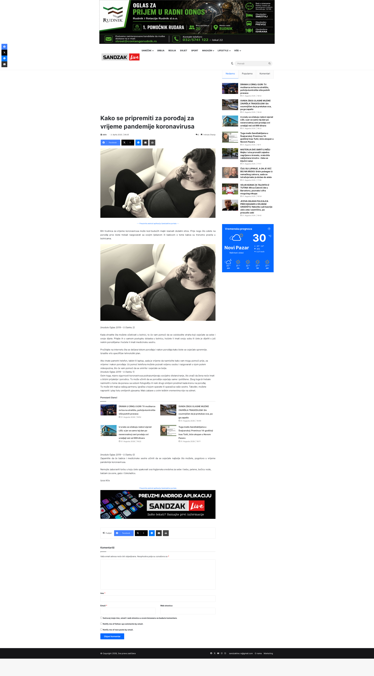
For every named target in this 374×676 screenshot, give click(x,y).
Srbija (160, 50)
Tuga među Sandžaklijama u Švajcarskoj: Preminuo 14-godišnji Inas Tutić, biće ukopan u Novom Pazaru (257, 137)
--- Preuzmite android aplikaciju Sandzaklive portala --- (158, 223)
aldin (105, 135)
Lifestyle (223, 50)
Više (236, 50)
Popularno (247, 73)
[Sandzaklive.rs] (121, 56)
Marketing (268, 653)
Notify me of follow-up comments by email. (123, 624)
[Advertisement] (157, 89)
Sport (194, 50)
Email (103, 605)
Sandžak (146, 50)
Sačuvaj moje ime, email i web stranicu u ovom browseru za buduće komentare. (140, 618)
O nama (258, 653)
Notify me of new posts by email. (118, 630)
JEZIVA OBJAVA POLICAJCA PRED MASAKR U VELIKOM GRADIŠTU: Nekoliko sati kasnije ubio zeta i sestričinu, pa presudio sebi (256, 207)
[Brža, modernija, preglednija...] (157, 504)
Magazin (207, 50)
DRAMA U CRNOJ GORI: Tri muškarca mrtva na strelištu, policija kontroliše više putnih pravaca (137, 410)
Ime (102, 593)
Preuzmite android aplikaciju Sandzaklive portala (158, 488)
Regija (172, 50)
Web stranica (166, 605)
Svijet (183, 50)
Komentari (265, 73)
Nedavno (230, 73)
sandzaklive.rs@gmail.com (241, 653)
